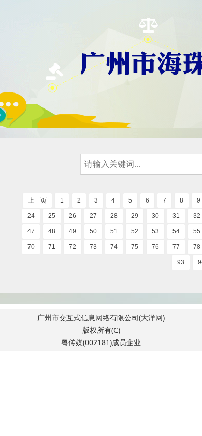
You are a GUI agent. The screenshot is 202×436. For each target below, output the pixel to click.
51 (114, 231)
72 (72, 247)
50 (93, 231)
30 (155, 216)
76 (155, 247)
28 (114, 216)
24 (31, 216)
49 (72, 231)
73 (93, 247)
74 (114, 247)
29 (134, 216)
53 (155, 231)
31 (176, 216)
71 (51, 247)
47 (31, 231)
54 (176, 231)
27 (93, 216)
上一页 (37, 200)
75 (134, 247)
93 (180, 262)
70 (31, 247)
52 (134, 231)
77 (176, 247)
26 (72, 216)
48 (51, 231)
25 (51, 216)
